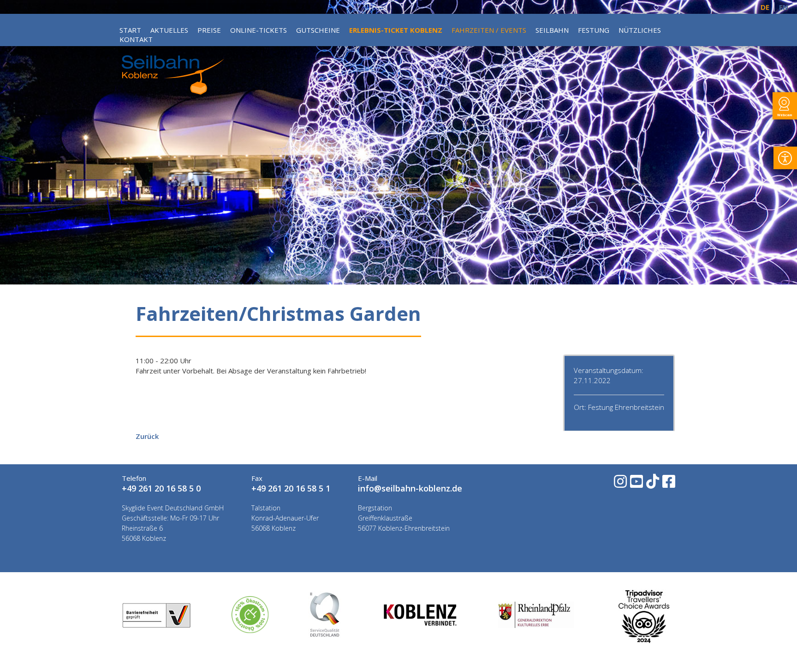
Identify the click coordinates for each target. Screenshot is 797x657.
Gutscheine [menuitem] (318, 30)
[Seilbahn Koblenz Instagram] (620, 484)
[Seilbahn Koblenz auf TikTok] (652, 484)
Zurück (147, 436)
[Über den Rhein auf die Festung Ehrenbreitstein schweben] (173, 91)
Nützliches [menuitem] (640, 30)
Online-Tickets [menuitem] (258, 30)
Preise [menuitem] (209, 30)
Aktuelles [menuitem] (169, 30)
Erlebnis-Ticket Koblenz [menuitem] (395, 30)
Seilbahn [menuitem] (552, 30)
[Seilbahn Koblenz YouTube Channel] (636, 484)
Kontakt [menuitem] (136, 39)
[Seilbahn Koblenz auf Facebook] (668, 484)
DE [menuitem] (765, 7)
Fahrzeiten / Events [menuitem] (489, 30)
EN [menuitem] (783, 7)
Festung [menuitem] (593, 30)
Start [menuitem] (130, 30)
